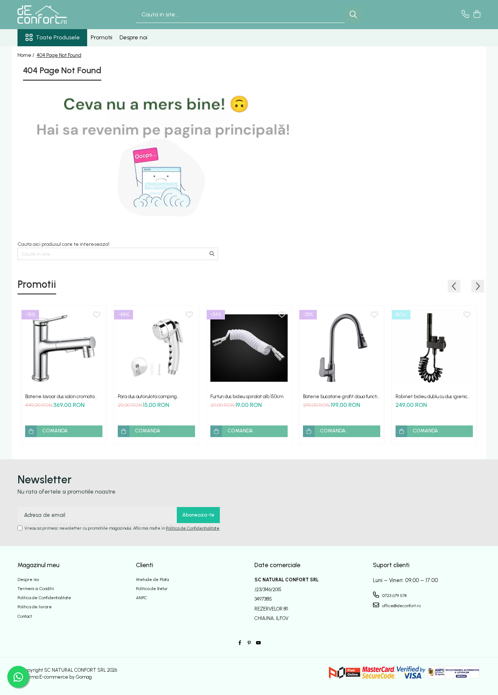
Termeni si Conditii (35, 588)
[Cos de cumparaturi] (477, 14)
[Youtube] (258, 643)
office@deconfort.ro (401, 605)
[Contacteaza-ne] (465, 14)
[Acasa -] (53, 14)
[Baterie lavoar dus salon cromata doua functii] (63, 347)
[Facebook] (240, 643)
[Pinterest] (249, 643)
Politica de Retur (152, 588)
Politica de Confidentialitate (192, 528)
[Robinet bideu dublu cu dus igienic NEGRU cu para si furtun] (434, 347)
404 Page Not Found (58, 55)
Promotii (101, 37)
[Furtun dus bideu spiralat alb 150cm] (249, 347)
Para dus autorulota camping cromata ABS (147, 396)
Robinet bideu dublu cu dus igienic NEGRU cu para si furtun (431, 396)
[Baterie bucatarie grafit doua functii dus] (341, 347)
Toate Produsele (58, 37)
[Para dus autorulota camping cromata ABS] (156, 347)
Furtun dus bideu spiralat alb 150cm (246, 396)
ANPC (141, 597)
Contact (24, 616)
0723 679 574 (394, 595)
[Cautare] (353, 15)
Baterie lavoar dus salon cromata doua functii (59, 396)
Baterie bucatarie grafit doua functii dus (340, 396)
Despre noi (133, 37)
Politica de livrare (34, 606)
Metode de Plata (152, 579)
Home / (26, 55)
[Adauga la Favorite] (96, 315)
